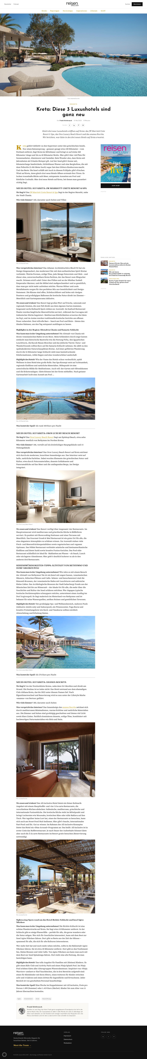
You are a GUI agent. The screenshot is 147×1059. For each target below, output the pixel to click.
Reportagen (54, 11)
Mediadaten (68, 1043)
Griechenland (28, 999)
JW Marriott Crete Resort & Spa (44, 192)
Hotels (44, 11)
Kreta (24, 145)
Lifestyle (93, 11)
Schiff (103, 11)
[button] (4, 1054)
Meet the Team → (22, 1045)
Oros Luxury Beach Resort (42, 437)
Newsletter (7, 4)
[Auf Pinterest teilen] (78, 125)
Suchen (127, 4)
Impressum (67, 1036)
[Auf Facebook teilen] (69, 125)
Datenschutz (68, 1039)
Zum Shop (116, 185)
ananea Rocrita (69, 707)
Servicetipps (68, 11)
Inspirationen (81, 11)
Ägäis (19, 999)
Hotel (37, 999)
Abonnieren (137, 4)
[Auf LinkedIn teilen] (74, 125)
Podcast (16, 4)
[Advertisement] (116, 223)
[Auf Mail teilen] (83, 125)
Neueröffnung (46, 999)
